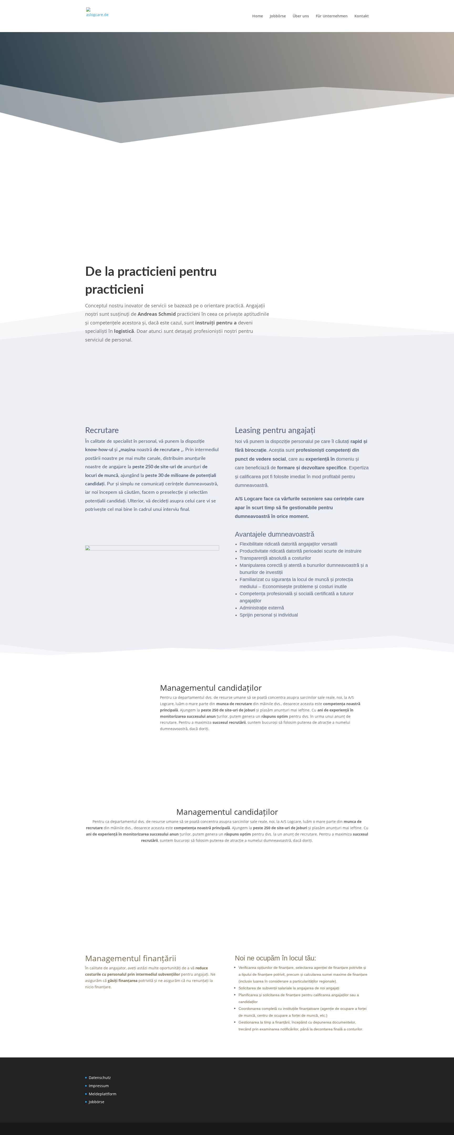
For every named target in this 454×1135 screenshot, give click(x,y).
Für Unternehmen (332, 16)
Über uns (301, 16)
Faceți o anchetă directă (120, 529)
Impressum (99, 1085)
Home (257, 16)
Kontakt (361, 16)
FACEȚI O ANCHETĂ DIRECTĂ (302, 113)
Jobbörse (278, 16)
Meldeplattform (102, 1093)
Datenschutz (100, 1077)
